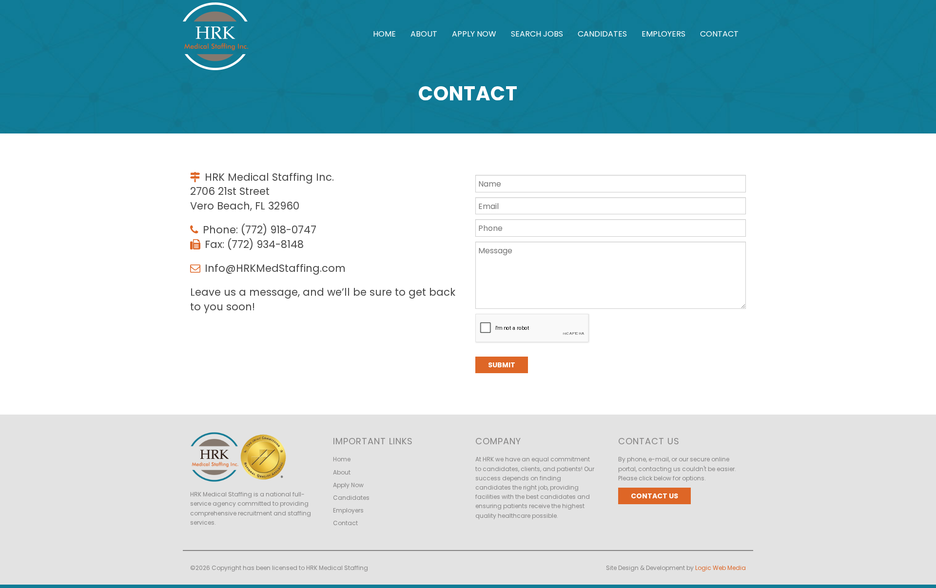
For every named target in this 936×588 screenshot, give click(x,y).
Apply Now (474, 33)
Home (384, 33)
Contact (719, 33)
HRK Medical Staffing (337, 568)
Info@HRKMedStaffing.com (275, 268)
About (423, 33)
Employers (663, 33)
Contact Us (654, 496)
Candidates (602, 33)
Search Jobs (537, 33)
